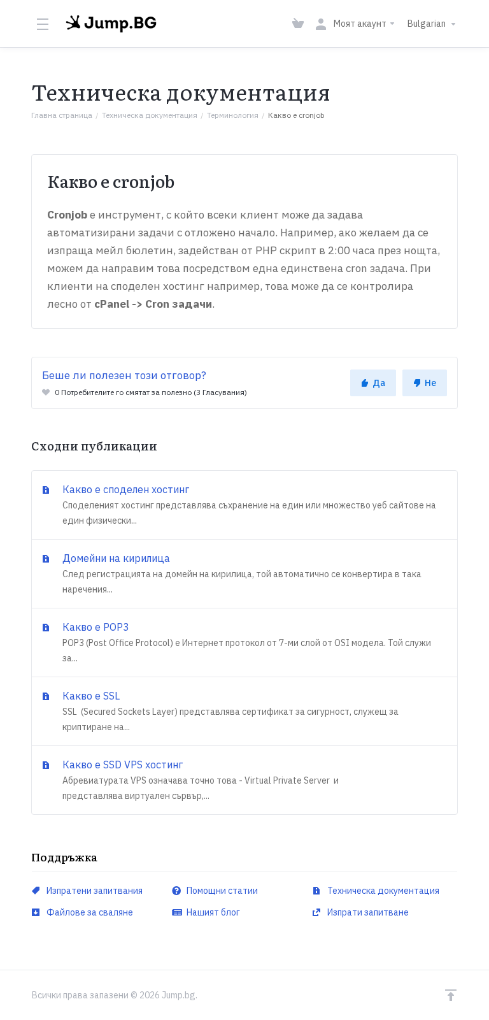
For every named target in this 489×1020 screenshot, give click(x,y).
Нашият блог (212, 912)
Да (378, 383)
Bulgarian (428, 23)
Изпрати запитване (367, 912)
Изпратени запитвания (94, 890)
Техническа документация (149, 115)
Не (430, 383)
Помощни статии (221, 890)
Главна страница (61, 115)
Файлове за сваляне (89, 912)
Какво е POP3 (245, 642)
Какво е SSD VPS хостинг (199, 779)
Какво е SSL (229, 711)
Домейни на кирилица (241, 573)
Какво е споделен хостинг (248, 504)
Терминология (233, 115)
